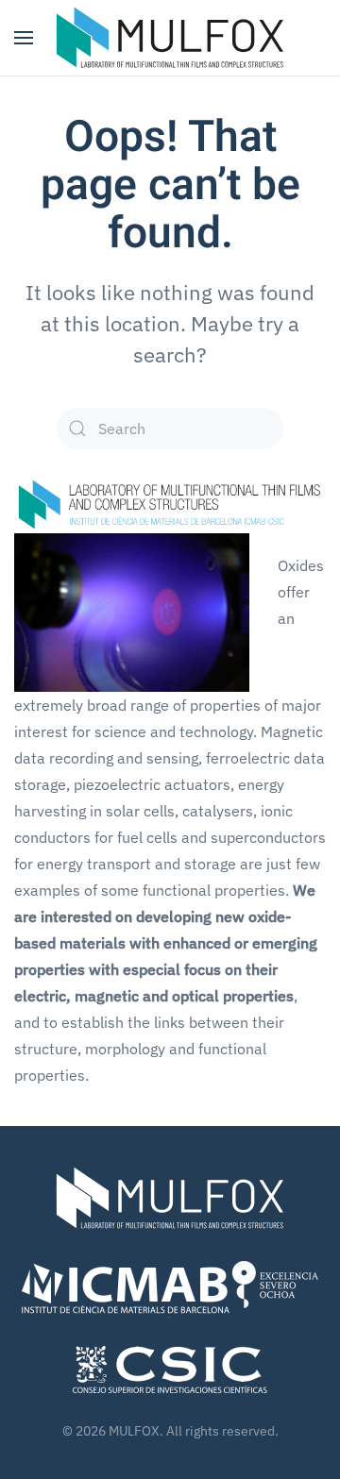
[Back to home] (170, 38)
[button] (23, 38)
